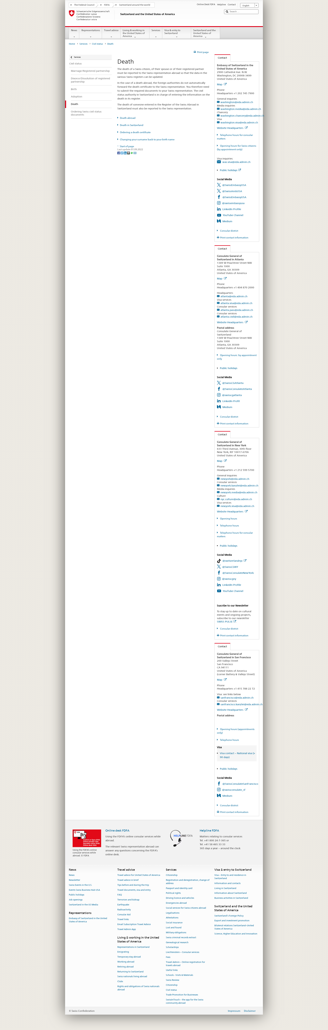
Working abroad (125, 961)
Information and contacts (227, 883)
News (74, 30)
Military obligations (176, 932)
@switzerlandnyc (232, 560)
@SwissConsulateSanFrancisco (240, 783)
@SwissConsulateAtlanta (237, 389)
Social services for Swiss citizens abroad (186, 908)
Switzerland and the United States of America (204, 33)
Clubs (120, 981)
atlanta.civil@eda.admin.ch (236, 316)
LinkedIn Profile (231, 209)
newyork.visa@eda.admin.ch (237, 506)
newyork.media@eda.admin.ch (239, 492)
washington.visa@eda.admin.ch (239, 122)
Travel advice (111, 30)
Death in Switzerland (131, 125)
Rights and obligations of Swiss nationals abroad (138, 988)
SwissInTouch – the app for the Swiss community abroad (184, 1001)
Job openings (76, 899)
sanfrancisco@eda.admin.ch (237, 697)
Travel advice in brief (128, 880)
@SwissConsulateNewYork (238, 572)
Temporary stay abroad (129, 956)
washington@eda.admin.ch (237, 102)
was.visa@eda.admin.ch (236, 162)
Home (72, 44)
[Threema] (128, 152)
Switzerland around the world (134, 5)
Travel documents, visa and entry (134, 890)
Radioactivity (124, 909)
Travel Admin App (126, 929)
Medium (227, 221)
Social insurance (174, 922)
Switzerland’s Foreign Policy (228, 915)
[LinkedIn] (125, 152)
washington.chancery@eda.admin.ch (242, 115)
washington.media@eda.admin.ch (241, 109)
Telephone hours (229, 525)
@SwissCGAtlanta (232, 383)
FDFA (107, 5)
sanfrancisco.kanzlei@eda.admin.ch (242, 704)
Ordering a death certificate (135, 132)
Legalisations (172, 913)
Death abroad (127, 118)
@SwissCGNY (230, 566)
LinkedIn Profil (231, 401)
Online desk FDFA (117, 830)
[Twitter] (122, 152)
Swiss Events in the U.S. (80, 885)
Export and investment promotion (231, 920)
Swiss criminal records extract (181, 937)
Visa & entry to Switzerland (172, 32)
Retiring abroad (125, 966)
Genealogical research (177, 942)
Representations (90, 30)
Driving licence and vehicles (180, 898)
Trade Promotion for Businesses (182, 995)
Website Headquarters (230, 128)
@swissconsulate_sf (233, 789)
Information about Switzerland (230, 893)
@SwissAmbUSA (232, 191)
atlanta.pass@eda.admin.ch (237, 310)
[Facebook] (119, 152)
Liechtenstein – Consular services (182, 952)
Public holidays (228, 170)
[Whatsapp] (132, 152)
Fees (168, 957)
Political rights (173, 893)
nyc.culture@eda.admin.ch (236, 499)
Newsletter (74, 880)
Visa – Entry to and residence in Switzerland (230, 877)
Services (156, 30)
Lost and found (173, 927)
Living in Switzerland (225, 888)
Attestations (172, 918)
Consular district (229, 230)
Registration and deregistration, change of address (187, 882)
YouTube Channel (233, 215)
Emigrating (123, 952)
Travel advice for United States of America (138, 875)
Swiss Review (172, 980)
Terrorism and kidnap (128, 899)
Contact (221, 57)
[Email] (135, 152)
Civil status (97, 44)
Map (220, 84)
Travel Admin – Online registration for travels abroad (185, 964)
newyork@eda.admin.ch (235, 478)
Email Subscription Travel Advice (134, 924)
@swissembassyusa (233, 203)
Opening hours (228, 518)
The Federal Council (84, 5)
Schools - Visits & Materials (179, 975)
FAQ (119, 895)
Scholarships (172, 947)
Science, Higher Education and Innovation (235, 933)
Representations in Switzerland (133, 947)
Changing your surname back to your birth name (147, 139)
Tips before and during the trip (133, 885)
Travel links (123, 919)
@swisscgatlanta (232, 395)
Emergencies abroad (176, 903)
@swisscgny (229, 578)
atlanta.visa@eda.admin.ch (236, 303)
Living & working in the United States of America (134, 33)
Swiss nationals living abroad (132, 976)
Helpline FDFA (209, 830)
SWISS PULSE (225, 621)
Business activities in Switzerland (231, 898)
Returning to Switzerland (130, 971)
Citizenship (171, 875)
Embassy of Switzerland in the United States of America (88, 920)
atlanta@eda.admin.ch (234, 296)
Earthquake (123, 904)
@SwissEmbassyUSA (234, 185)
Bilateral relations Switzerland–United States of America (234, 927)
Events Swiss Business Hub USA (84, 890)
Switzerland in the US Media (83, 904)
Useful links (172, 970)
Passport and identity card (179, 888)
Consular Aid (124, 914)
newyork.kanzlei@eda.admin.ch (239, 485)
